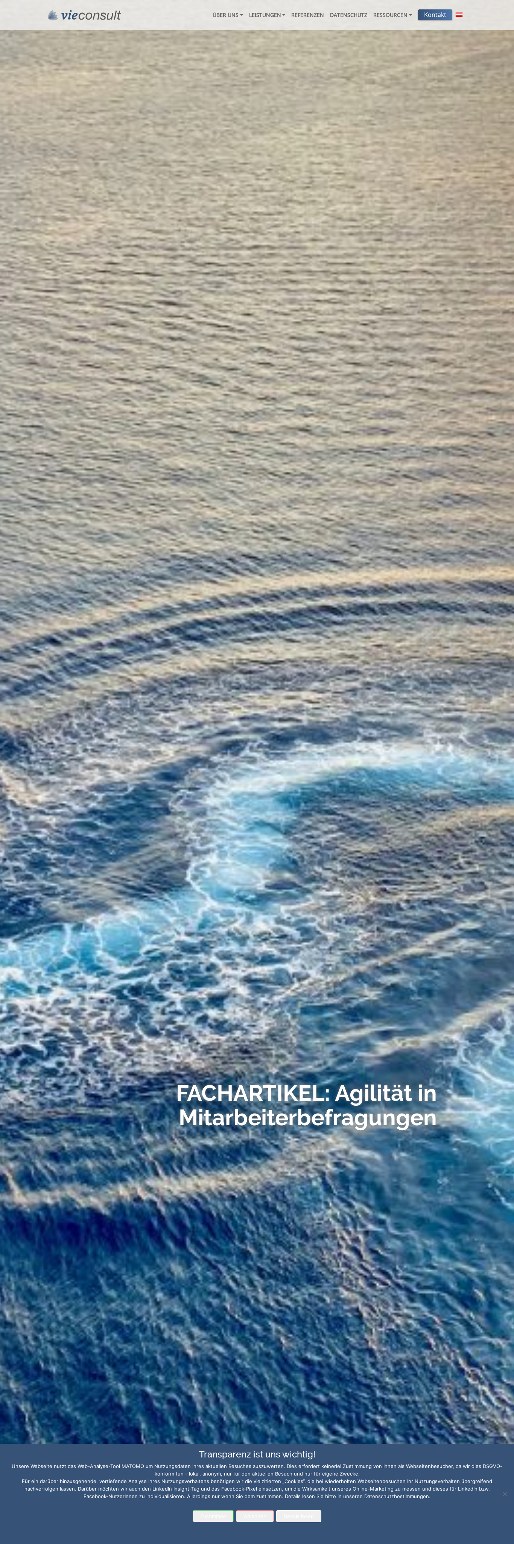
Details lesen (299, 1516)
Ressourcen (390, 14)
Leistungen (265, 14)
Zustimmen (213, 1516)
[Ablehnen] (504, 1494)
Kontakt (435, 15)
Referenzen (307, 14)
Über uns (226, 14)
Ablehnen (255, 1516)
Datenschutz (348, 14)
